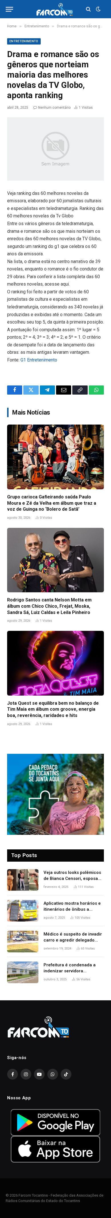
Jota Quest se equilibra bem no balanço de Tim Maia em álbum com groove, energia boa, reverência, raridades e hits (53, 709)
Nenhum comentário (54, 108)
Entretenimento (23, 41)
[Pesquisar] (88, 9)
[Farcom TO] (55, 9)
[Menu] (9, 9)
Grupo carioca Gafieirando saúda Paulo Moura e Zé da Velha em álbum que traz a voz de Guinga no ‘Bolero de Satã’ (51, 503)
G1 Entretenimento (38, 360)
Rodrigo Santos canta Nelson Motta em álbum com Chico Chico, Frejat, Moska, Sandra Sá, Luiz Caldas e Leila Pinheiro (49, 606)
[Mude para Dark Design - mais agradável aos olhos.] (97, 9)
